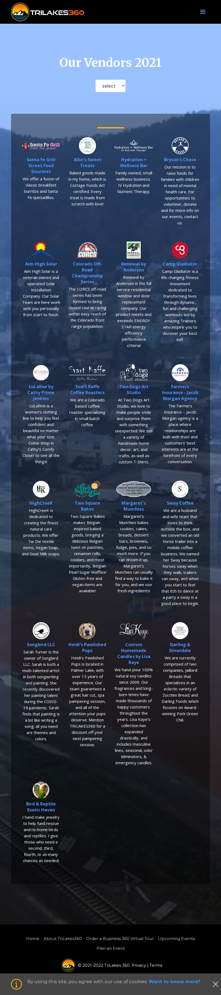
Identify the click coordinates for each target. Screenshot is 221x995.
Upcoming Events (176, 938)
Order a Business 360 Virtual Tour (120, 938)
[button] (202, 12)
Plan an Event (110, 948)
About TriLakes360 (63, 938)
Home (32, 938)
